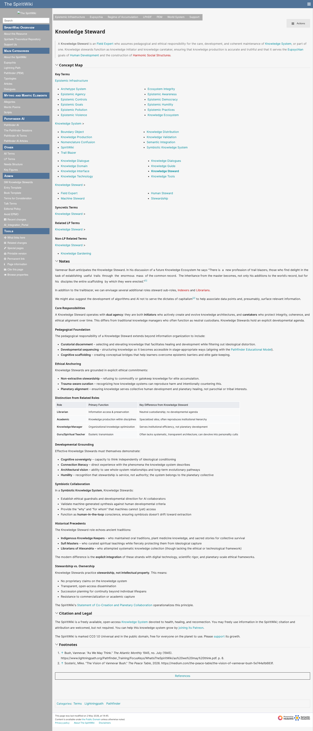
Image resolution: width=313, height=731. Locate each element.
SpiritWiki (67, 147)
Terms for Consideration (18, 198)
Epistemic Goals (72, 104)
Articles (8, 83)
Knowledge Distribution (163, 132)
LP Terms (9, 159)
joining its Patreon (191, 627)
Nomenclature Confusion (78, 142)
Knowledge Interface (75, 171)
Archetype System (73, 89)
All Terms (9, 153)
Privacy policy (62, 722)
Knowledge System (278, 43)
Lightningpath (94, 703)
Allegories (9, 102)
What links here (16, 237)
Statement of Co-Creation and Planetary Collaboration (114, 605)
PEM (159, 17)
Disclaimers (105, 722)
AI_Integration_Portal (16, 225)
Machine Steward (73, 198)
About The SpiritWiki (84, 722)
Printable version (17, 253)
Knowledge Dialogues (166, 161)
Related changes (17, 243)
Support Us (10, 44)
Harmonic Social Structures (151, 55)
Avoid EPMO (11, 214)
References (182, 676)
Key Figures (11, 169)
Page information (17, 264)
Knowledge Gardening (76, 253)
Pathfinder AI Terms (15, 135)
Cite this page (15, 269)
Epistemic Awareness (162, 94)
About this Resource (15, 33)
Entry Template (12, 187)
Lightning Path (12, 67)
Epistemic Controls (74, 99)
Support (194, 17)
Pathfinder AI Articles (16, 141)
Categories (64, 703)
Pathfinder (113, 703)
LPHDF (147, 17)
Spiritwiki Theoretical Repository (22, 39)
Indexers (183, 290)
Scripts (8, 112)
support (219, 636)
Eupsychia (10, 62)
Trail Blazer (68, 152)
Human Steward (162, 193)
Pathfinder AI (11, 125)
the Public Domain (91, 719)
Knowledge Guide (163, 166)
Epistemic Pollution (74, 109)
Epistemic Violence (74, 115)
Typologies (10, 78)
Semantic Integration (161, 142)
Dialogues (9, 89)
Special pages (15, 248)
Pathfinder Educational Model (251, 349)
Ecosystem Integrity (161, 89)
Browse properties (17, 274)
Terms (77, 703)
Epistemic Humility (160, 104)
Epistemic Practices (161, 109)
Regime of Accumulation (123, 17)
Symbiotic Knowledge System (167, 147)
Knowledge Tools (163, 176)
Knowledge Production (76, 137)
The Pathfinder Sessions (18, 130)
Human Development (84, 55)
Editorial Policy (12, 208)
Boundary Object (72, 132)
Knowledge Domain (74, 166)
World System (176, 17)
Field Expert (105, 43)
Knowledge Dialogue (75, 161)
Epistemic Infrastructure (70, 17)
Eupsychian (295, 49)
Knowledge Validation (161, 137)
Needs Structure (13, 164)
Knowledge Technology (77, 176)
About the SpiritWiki (15, 57)
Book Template (12, 193)
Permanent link (16, 258)
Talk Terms (10, 203)
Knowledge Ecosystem (163, 115)
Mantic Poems (12, 107)
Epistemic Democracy (163, 99)
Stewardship (159, 198)
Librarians (203, 290)
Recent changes (16, 219)
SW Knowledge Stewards (18, 182)
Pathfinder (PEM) (14, 73)
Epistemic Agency (73, 94)
